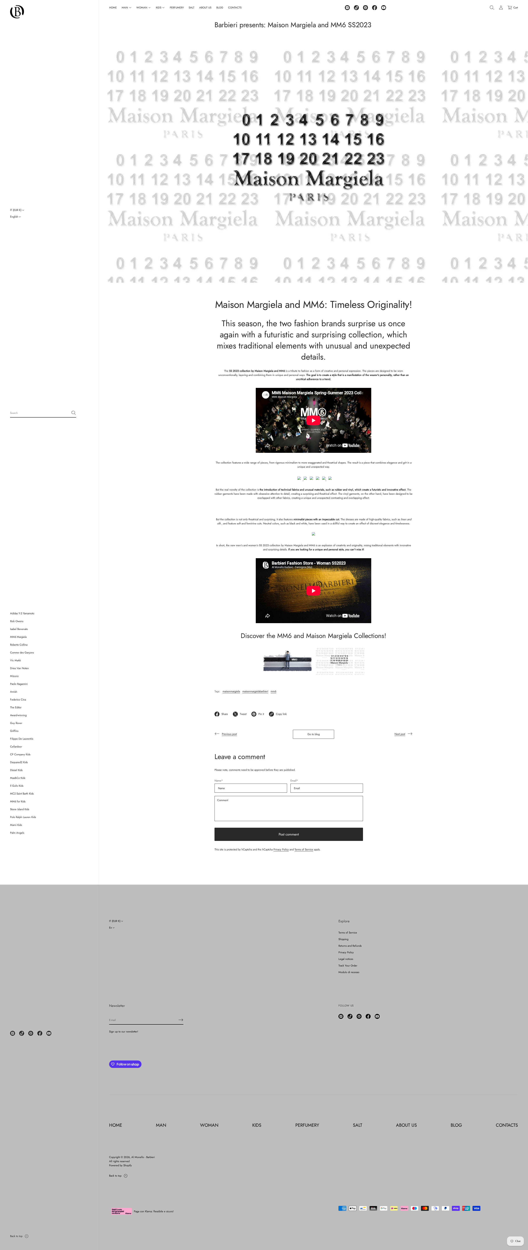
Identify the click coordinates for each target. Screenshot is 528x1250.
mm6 (273, 691)
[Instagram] (12, 1033)
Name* (218, 781)
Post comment (289, 834)
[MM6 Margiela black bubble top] (313, 509)
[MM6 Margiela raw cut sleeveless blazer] (316, 479)
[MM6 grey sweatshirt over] (323, 479)
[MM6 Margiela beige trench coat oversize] (305, 479)
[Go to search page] (491, 7)
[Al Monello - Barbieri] (17, 11)
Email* (294, 781)
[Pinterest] (30, 1033)
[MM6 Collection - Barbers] (288, 674)
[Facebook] (39, 1033)
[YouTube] (48, 1033)
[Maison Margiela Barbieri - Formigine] (339, 674)
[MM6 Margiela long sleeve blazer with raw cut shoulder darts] (310, 479)
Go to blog (314, 734)
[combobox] (40, 412)
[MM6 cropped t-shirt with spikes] (329, 479)
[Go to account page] (501, 7)
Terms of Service (304, 849)
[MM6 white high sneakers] (313, 535)
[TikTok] (21, 1033)
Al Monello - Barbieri (143, 1157)
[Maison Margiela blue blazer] (299, 479)
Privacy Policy (281, 849)
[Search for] (73, 412)
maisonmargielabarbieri (255, 691)
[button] (43, 413)
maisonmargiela (231, 691)
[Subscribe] (180, 1019)
